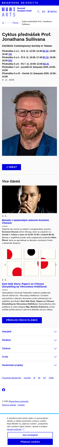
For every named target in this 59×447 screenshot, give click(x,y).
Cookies (21, 405)
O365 (51, 378)
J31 (10, 54)
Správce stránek (9, 405)
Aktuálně (6, 331)
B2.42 (45, 51)
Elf (39, 378)
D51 (10, 60)
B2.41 (46, 64)
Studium (6, 340)
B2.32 (46, 57)
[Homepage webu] (17, 11)
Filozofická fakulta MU (11, 378)
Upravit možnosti (14, 429)
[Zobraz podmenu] (53, 332)
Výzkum (6, 348)
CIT (44, 378)
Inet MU (27, 378)
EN (43, 11)
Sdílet (13, 167)
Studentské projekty (12, 365)
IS (34, 378)
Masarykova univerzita (18, 401)
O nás (5, 357)
